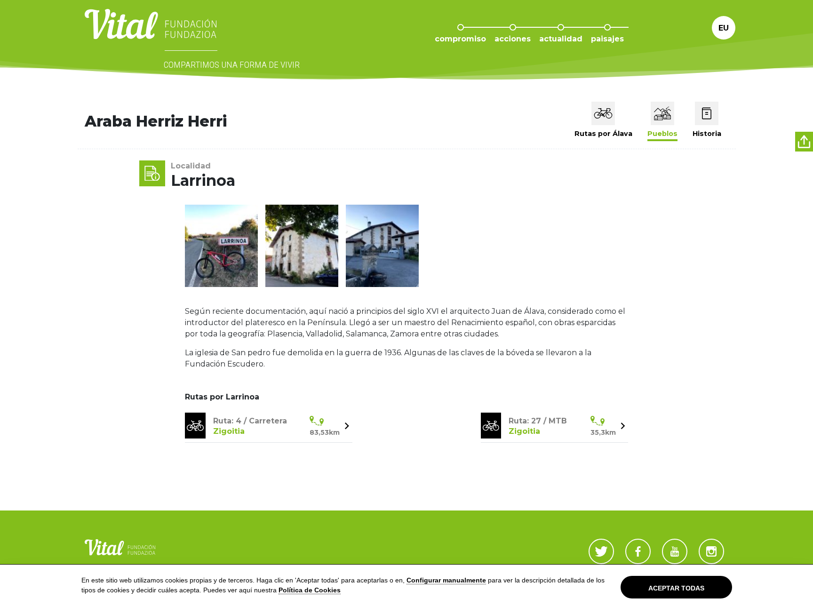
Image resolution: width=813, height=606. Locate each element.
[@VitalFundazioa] (601, 551)
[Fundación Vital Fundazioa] (674, 551)
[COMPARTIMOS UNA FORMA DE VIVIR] (150, 33)
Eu (723, 28)
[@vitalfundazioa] (638, 551)
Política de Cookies (310, 590)
